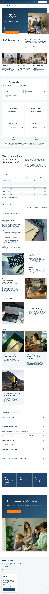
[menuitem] (8, 2)
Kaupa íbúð (8, 85)
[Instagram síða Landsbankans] (10, 561)
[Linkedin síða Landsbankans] (8, 561)
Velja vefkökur (9, 586)
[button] (31, 2)
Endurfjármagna (24, 85)
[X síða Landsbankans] (5, 561)
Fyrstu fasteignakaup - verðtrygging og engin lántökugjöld (13, 96)
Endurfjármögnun (21, 5)
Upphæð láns (28, 89)
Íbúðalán (12, 5)
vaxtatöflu (27, 167)
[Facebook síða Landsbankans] (3, 561)
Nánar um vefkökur (6, 584)
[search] (36, 2)
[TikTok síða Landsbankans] (12, 561)
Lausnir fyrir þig (27, 5)
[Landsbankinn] (3, 2)
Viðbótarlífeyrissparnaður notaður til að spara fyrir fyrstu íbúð (35, 356)
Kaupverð (4, 89)
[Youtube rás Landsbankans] (6, 561)
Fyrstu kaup (16, 5)
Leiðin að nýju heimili (6, 5)
